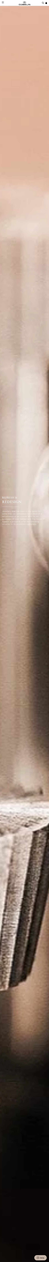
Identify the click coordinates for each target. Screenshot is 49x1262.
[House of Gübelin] (24, 3)
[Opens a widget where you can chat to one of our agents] (40, 1258)
